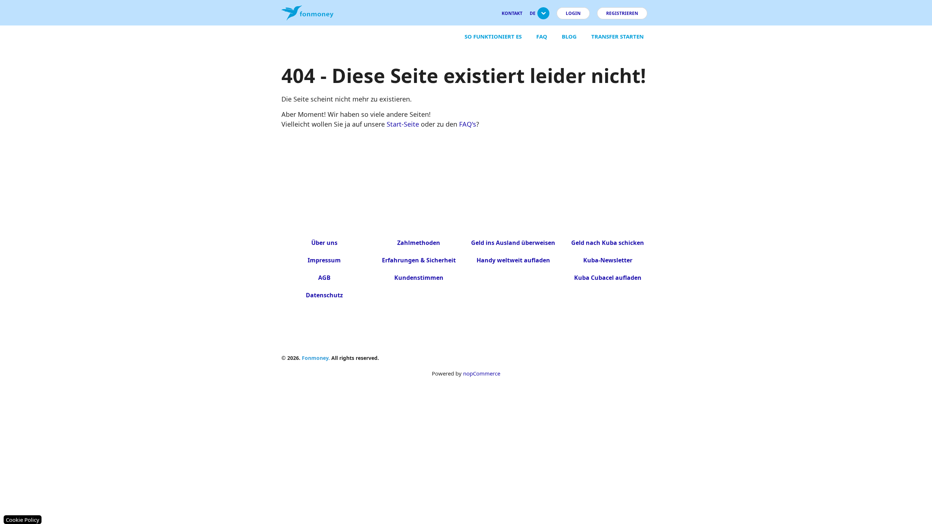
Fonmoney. (316, 357)
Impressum (324, 260)
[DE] (543, 16)
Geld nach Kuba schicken (607, 243)
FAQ (541, 36)
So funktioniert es (493, 36)
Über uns (324, 243)
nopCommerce (481, 373)
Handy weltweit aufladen (513, 260)
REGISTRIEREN (622, 13)
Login (573, 13)
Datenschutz (324, 295)
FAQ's (467, 124)
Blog (569, 36)
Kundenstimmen (418, 278)
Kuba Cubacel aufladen (607, 278)
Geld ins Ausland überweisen (513, 243)
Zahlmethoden (418, 243)
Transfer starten (617, 36)
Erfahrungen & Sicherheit (419, 260)
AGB (324, 278)
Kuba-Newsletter (607, 260)
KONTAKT (512, 13)
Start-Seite (403, 124)
